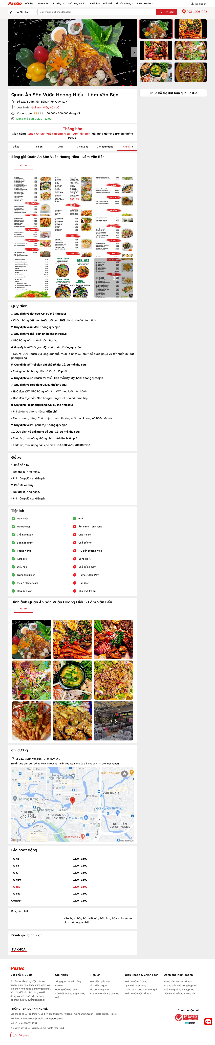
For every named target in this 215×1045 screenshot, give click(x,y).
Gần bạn (29, 3)
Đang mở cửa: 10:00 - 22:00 (34, 118)
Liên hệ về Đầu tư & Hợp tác (179, 993)
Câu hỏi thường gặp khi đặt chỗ (70, 995)
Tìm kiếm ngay (98, 985)
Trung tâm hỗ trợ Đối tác (178, 981)
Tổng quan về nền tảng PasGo (68, 983)
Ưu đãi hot (94, 3)
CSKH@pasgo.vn (53, 1018)
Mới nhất (108, 3)
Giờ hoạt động (105, 146)
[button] (156, 29)
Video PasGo (144, 3)
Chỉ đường (82, 146)
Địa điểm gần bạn (100, 981)
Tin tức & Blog (123, 3)
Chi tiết (127, 146)
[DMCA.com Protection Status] (185, 1023)
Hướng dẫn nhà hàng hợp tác (180, 985)
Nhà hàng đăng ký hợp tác (179, 989)
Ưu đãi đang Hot (99, 989)
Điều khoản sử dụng (136, 981)
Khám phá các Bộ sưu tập (104, 993)
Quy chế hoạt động (135, 985)
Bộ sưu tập (43, 3)
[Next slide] (134, 52)
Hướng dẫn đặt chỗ (66, 989)
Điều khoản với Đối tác (138, 993)
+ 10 (113, 278)
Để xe (16, 146)
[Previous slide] (11, 52)
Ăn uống (57, 3)
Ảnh (60, 146)
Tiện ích (38, 146)
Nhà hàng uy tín (76, 3)
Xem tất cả (190, 72)
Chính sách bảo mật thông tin (141, 989)
